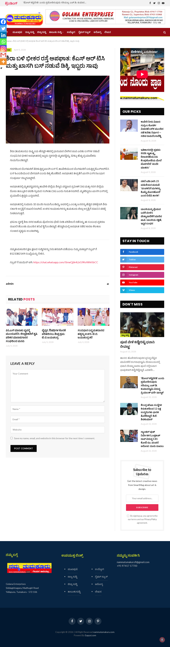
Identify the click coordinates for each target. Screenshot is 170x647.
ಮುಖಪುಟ (17, 32)
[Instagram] (3, 48)
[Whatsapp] (3, 41)
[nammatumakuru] (24, 17)
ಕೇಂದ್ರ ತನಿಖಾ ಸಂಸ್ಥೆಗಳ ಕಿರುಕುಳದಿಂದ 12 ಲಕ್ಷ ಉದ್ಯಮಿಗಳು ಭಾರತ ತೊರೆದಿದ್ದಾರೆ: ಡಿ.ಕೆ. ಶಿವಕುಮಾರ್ (151, 412)
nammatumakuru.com (103, 632)
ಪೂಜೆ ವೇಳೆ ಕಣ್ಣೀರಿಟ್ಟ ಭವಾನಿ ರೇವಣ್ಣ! (137, 344)
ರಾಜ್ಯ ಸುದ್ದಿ (29, 32)
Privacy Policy (150, 519)
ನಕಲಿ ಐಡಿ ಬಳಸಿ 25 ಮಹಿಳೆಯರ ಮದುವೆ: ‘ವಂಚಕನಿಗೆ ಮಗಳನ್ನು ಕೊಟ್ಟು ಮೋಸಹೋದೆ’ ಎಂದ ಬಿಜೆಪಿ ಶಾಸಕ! (151, 188)
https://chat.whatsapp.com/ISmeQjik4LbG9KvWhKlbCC (65, 262)
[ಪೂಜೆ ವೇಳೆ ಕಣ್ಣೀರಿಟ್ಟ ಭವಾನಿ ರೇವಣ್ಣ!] (142, 324)
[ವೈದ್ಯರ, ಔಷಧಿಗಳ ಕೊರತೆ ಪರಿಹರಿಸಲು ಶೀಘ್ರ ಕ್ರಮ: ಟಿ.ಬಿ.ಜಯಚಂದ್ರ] (58, 317)
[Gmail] (3, 55)
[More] (3, 61)
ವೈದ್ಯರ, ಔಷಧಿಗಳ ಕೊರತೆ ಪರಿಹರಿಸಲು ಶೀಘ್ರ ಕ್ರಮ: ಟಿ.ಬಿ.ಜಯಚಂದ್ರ (54, 334)
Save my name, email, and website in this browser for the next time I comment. (54, 438)
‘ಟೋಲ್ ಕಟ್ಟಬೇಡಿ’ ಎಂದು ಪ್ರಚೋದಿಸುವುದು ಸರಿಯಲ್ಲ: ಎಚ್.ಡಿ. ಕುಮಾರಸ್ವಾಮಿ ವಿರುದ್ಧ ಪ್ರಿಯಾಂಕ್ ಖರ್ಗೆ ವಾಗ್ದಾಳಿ (56, 2)
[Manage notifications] (162, 639)
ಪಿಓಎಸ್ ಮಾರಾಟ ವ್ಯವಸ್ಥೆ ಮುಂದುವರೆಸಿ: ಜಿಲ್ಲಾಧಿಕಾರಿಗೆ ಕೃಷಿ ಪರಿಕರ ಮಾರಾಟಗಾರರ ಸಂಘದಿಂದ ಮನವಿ (21, 336)
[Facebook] (3, 21)
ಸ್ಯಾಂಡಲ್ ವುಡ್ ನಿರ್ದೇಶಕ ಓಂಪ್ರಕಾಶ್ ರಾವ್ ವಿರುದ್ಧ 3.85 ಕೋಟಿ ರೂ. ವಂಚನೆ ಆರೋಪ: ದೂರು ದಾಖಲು (152, 438)
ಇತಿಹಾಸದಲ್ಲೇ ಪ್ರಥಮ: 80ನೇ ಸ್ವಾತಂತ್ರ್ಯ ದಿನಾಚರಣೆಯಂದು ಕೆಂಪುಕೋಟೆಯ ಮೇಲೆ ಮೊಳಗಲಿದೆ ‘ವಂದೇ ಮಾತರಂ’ (151, 158)
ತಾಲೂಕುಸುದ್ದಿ (74, 591)
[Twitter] (3, 28)
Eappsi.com (90, 635)
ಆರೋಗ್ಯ (97, 32)
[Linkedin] (3, 35)
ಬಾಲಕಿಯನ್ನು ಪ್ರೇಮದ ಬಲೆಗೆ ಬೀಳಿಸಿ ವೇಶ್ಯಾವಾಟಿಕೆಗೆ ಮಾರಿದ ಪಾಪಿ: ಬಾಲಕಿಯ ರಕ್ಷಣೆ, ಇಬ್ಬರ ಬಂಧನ (151, 216)
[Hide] (1, 68)
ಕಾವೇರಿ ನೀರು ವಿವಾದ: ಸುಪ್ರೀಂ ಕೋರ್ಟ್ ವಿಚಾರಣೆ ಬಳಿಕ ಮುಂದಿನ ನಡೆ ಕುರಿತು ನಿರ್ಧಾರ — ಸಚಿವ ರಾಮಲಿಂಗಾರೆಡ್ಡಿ (152, 128)
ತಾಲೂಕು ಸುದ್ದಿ (55, 32)
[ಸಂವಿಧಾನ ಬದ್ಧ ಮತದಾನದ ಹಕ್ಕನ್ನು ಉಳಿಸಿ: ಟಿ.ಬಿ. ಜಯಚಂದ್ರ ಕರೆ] (93, 317)
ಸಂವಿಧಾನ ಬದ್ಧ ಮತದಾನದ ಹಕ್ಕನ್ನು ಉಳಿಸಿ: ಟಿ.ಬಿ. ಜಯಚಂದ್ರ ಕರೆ (91, 334)
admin (10, 283)
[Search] (164, 32)
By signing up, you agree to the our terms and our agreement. (143, 519)
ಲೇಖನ (107, 32)
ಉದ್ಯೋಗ (71, 32)
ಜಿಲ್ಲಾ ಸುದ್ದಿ (41, 32)
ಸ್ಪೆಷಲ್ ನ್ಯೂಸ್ (84, 32)
